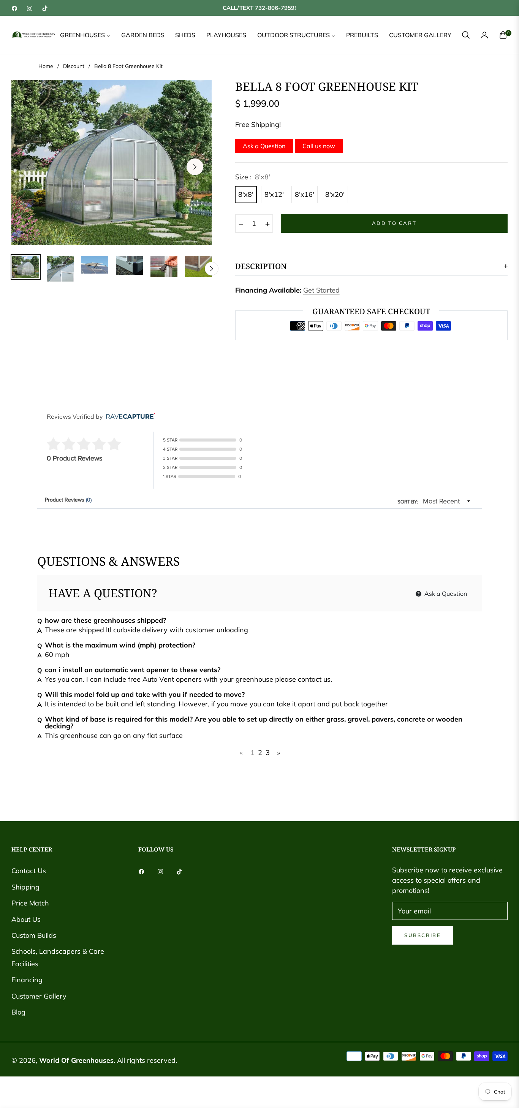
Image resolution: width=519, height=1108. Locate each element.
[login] (484, 35)
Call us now (318, 146)
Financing (27, 979)
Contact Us (28, 870)
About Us (26, 919)
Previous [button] (28, 166)
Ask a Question (264, 146)
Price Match (30, 903)
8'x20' (335, 194)
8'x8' (245, 194)
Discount (73, 66)
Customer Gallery (38, 996)
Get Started (321, 290)
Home (45, 66)
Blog (18, 1012)
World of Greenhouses (76, 1060)
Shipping (25, 887)
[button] (466, 35)
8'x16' (304, 194)
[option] (111, 162)
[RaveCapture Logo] (128, 416)
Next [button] (195, 166)
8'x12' (274, 194)
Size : (252, 177)
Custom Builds (33, 935)
